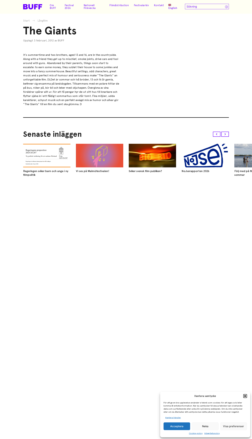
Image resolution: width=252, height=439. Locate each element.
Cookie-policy (196, 433)
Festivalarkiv (141, 5)
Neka (205, 426)
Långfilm (43, 20)
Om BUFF (53, 6)
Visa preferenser (233, 426)
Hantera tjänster (173, 417)
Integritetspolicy (212, 433)
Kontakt (159, 5)
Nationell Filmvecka (90, 6)
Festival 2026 (69, 6)
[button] (245, 396)
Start (26, 20)
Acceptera (176, 426)
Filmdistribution (119, 5)
